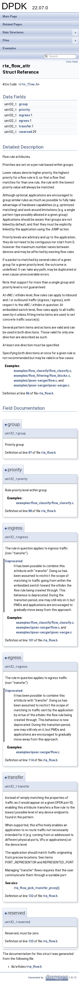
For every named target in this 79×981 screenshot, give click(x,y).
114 (31, 760)
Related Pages (12, 24)
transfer (25, 126)
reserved (25, 132)
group (23, 104)
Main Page (10, 16)
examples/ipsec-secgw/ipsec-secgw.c (41, 385)
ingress (24, 115)
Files (39, 40)
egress (24, 120)
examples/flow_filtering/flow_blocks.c (42, 375)
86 (27, 393)
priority (24, 109)
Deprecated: (14, 561)
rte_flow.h (29, 84)
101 (31, 640)
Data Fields (72, 61)
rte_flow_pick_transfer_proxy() (36, 888)
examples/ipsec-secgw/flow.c (35, 380)
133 (31, 941)
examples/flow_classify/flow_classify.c (42, 371)
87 (30, 452)
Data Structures (39, 32)
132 (31, 896)
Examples (9, 48)
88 (30, 511)
